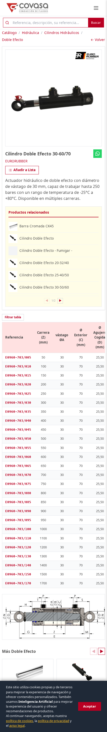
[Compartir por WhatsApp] (97, 153)
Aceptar (89, 706)
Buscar (96, 22)
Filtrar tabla (13, 317)
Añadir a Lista (24, 170)
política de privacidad (53, 721)
